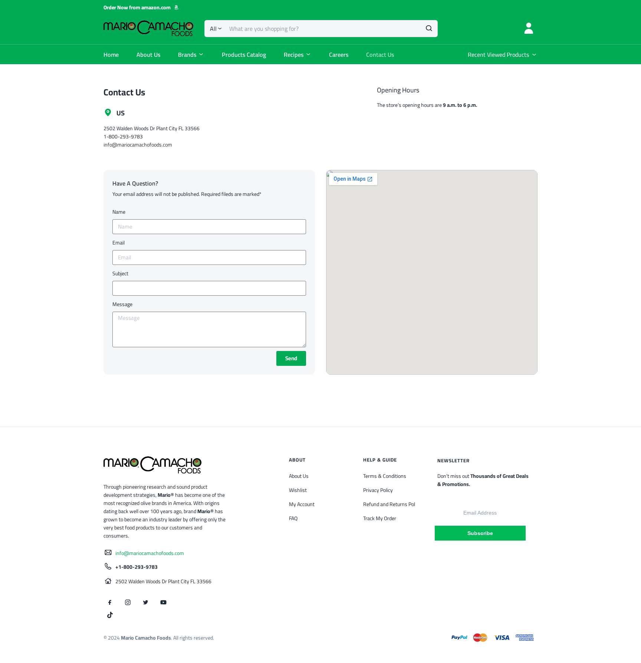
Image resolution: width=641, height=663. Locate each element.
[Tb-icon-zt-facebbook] (109, 602)
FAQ (293, 518)
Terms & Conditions (384, 476)
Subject (120, 273)
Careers (338, 54)
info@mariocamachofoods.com (137, 145)
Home (111, 54)
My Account (302, 504)
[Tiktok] (109, 615)
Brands (187, 54)
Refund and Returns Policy (392, 504)
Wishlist (298, 490)
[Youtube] (163, 602)
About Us (148, 54)
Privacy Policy (378, 490)
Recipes (293, 54)
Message (122, 304)
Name (118, 212)
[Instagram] (127, 602)
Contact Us (380, 54)
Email (118, 242)
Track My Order (379, 518)
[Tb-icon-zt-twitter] (145, 602)
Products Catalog (244, 54)
